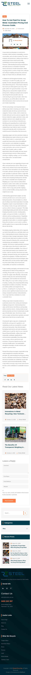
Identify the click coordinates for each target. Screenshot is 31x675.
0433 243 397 (7, 601)
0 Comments (21, 28)
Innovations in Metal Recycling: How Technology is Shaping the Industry (15, 414)
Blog (4, 16)
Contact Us (4, 629)
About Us (3, 622)
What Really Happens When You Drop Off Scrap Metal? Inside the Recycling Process (19, 561)
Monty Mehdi (22, 419)
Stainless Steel (5, 659)
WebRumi (22, 672)
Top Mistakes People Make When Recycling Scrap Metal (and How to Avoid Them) (18, 546)
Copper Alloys (4, 640)
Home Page (4, 619)
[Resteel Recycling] (10, 4)
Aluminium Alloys (5, 643)
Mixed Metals (4, 656)
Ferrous (3, 650)
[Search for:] (15, 513)
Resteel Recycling (17, 668)
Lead (2, 653)
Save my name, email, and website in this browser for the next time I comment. (15, 493)
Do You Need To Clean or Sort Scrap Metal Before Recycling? (19, 554)
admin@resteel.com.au (7, 597)
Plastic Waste (10, 375)
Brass (2, 646)
